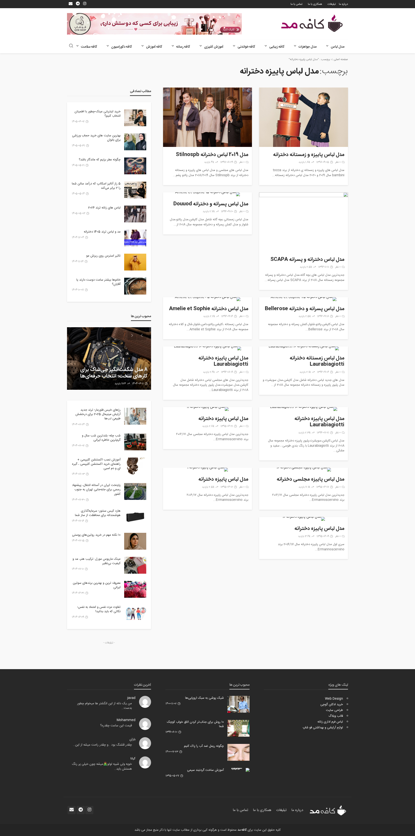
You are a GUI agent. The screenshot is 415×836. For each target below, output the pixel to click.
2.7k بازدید (209, 211)
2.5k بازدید (306, 267)
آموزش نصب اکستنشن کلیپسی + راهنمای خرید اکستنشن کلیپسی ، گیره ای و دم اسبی (96, 464)
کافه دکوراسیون (121, 47)
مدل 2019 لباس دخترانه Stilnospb (212, 155)
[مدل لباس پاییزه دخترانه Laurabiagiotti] (207, 348)
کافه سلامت (89, 47)
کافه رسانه (183, 47)
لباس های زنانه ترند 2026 (104, 208)
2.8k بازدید (208, 426)
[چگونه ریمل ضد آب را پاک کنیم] (238, 752)
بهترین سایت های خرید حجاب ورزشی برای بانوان (96, 137)
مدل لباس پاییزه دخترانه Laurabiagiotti (223, 361)
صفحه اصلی (341, 59)
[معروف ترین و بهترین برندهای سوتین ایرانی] (135, 589)
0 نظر (338, 162)
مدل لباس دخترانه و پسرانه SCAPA (307, 260)
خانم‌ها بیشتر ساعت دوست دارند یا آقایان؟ (98, 282)
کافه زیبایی (276, 47)
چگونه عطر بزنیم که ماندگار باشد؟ (100, 159)
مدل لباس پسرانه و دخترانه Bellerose (304, 309)
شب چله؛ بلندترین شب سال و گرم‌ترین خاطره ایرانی (101, 438)
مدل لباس (337, 47)
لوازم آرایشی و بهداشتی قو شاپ (323, 727)
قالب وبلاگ (336, 716)
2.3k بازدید (304, 433)
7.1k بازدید (304, 487)
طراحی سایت (334, 710)
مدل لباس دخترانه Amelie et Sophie (208, 309)
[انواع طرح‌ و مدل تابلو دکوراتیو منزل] (109, 358)
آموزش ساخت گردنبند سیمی (205, 770)
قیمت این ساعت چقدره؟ (116, 725)
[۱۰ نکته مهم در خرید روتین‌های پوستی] (135, 541)
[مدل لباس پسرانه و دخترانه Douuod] (207, 194)
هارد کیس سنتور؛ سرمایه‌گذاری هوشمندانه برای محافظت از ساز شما (98, 513)
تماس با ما (296, 4)
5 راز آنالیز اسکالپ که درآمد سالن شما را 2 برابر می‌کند (96, 186)
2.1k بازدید (305, 372)
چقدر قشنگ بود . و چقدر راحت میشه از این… (102, 745)
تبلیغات (332, 4)
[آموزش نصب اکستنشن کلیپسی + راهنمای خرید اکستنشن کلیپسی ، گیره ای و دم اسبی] (135, 466)
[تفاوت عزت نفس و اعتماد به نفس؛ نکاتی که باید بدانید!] (135, 613)
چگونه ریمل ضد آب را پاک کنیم (204, 746)
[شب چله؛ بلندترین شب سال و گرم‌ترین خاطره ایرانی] (135, 442)
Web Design (334, 698)
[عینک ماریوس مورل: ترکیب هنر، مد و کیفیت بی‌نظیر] (135, 565)
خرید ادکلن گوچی (331, 704)
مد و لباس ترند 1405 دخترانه (102, 232)
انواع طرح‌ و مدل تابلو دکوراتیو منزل (111, 376)
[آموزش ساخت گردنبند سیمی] (238, 770)
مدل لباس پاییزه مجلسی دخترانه (310, 479)
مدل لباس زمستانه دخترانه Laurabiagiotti (317, 361)
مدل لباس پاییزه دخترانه (223, 419)
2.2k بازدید (209, 316)
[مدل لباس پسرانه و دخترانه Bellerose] (303, 299)
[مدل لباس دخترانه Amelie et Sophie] (207, 299)
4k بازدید (209, 162)
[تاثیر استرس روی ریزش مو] (135, 262)
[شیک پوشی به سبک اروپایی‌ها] (238, 704)
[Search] (71, 46)
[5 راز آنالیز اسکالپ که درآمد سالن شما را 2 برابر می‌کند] (135, 190)
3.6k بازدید (304, 536)
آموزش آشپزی (213, 47)
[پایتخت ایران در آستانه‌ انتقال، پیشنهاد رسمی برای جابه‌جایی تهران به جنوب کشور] (135, 491)
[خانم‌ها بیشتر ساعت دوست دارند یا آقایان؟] (135, 286)
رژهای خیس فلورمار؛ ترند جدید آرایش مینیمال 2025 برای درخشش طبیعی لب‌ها (98, 414)
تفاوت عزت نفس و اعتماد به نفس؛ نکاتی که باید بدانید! (99, 609)
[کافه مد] (312, 23)
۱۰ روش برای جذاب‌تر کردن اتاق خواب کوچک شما (195, 724)
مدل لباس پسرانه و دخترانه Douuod (210, 204)
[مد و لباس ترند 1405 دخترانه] (135, 238)
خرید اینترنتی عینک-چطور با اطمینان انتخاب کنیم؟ (97, 113)
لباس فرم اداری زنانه (330, 721)
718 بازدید (118, 384)
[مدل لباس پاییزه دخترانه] (207, 409)
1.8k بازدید (304, 162)
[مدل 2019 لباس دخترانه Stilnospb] (207, 117)
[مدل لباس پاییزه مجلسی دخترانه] (303, 469)
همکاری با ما (315, 4)
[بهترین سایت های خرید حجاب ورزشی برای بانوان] (135, 141)
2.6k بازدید (209, 372)
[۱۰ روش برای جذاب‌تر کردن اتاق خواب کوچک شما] (238, 728)
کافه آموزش (154, 47)
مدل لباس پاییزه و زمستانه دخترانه (308, 155)
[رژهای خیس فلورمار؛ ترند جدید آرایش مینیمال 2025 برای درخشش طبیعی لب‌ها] (135, 416)
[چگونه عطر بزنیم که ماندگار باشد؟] (135, 165)
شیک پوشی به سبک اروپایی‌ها (204, 698)
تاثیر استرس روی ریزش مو (103, 256)
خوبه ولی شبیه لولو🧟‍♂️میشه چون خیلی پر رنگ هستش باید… (102, 766)
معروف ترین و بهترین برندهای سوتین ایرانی (97, 585)
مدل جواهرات (308, 47)
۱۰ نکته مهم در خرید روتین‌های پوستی (96, 535)
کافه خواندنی (246, 47)
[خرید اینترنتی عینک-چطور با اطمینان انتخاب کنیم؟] (135, 117)
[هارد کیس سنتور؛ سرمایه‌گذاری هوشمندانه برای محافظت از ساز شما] (135, 517)
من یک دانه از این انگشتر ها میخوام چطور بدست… (104, 706)
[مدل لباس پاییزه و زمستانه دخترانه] (303, 117)
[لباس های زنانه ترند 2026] (135, 214)
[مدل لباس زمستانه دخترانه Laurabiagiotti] (303, 348)
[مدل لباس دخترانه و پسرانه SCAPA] (303, 222)
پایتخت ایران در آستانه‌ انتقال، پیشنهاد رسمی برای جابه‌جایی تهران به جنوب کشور (96, 489)
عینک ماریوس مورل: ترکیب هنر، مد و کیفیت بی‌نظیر (97, 561)
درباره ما (343, 4)
